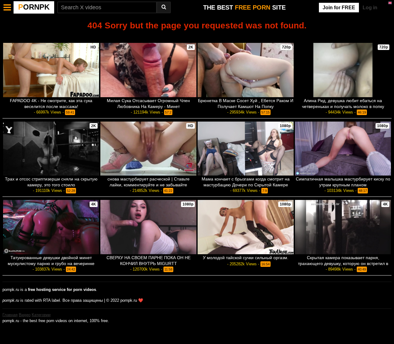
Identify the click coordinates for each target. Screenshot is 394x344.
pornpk (34, 7)
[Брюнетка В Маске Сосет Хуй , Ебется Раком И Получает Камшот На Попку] (246, 70)
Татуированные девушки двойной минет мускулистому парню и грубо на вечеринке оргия (51, 263)
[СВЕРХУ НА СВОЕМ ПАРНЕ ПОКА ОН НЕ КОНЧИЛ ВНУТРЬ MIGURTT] (148, 227)
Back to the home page (197, 36)
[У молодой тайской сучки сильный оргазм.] (246, 227)
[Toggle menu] (7, 7)
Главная (10, 315)
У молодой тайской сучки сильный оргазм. (245, 257)
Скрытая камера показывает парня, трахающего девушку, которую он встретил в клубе (343, 263)
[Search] (164, 7)
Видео (24, 315)
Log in (370, 7)
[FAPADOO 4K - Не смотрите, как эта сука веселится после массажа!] (51, 70)
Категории (41, 315)
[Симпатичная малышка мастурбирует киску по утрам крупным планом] (343, 149)
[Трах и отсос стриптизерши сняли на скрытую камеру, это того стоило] (51, 149)
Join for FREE (339, 7)
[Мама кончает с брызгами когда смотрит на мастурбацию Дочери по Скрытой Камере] (246, 149)
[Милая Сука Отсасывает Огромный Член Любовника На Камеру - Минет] (148, 70)
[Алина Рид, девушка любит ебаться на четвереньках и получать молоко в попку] (343, 70)
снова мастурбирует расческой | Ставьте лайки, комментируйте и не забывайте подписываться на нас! (148, 184)
